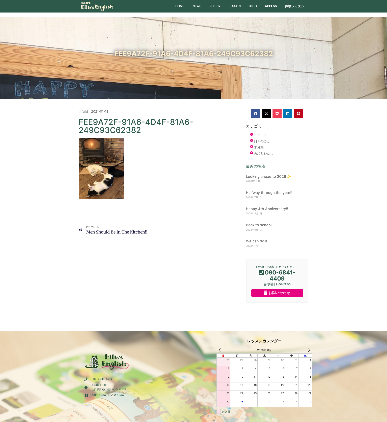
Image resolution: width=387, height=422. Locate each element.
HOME (179, 6)
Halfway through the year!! (269, 193)
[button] (255, 113)
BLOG (253, 6)
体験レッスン (294, 6)
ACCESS (271, 6)
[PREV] (220, 350)
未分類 (259, 147)
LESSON (235, 6)
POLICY (215, 6)
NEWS (196, 6)
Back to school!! (260, 225)
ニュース (260, 135)
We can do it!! (257, 241)
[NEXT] (308, 350)
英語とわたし (263, 153)
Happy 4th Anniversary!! (267, 209)
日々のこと (262, 141)
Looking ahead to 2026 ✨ (268, 176)
